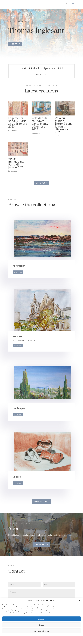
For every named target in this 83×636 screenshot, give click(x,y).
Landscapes (12, 130)
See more (18, 345)
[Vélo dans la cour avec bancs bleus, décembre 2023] (41, 108)
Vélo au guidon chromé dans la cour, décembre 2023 (63, 125)
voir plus (41, 183)
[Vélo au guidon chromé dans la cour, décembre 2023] (65, 108)
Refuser (41, 625)
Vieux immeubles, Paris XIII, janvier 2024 (16, 163)
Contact (15, 44)
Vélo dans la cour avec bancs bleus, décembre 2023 (40, 123)
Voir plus (18, 272)
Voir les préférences (41, 631)
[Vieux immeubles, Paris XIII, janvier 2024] (18, 149)
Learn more (41, 544)
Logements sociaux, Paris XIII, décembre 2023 (17, 122)
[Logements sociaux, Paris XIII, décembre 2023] (18, 108)
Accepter (41, 619)
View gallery (41, 501)
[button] (80, 600)
